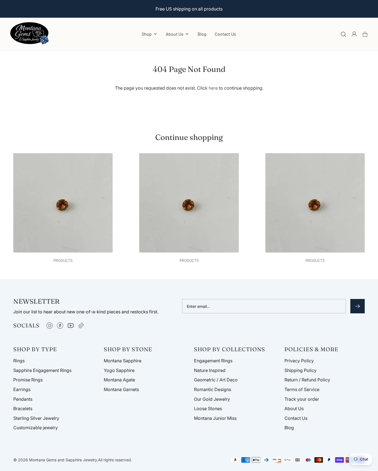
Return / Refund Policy (307, 379)
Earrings (21, 389)
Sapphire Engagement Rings (42, 370)
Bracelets (22, 408)
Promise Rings (28, 379)
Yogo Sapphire (119, 370)
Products (63, 260)
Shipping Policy (300, 370)
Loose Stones (208, 408)
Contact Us (225, 34)
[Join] (357, 306)
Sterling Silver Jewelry (36, 418)
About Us (294, 408)
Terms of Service (301, 389)
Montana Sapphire (122, 360)
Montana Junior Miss (215, 418)
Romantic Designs (212, 389)
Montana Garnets (121, 389)
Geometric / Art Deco (216, 379)
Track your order (301, 399)
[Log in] (354, 34)
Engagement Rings (213, 360)
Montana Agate (119, 379)
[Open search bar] (343, 34)
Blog (202, 34)
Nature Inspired (210, 370)
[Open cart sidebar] (365, 34)
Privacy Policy (299, 360)
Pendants (22, 399)
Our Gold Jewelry (212, 399)
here (213, 88)
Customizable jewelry (35, 427)
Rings (19, 360)
